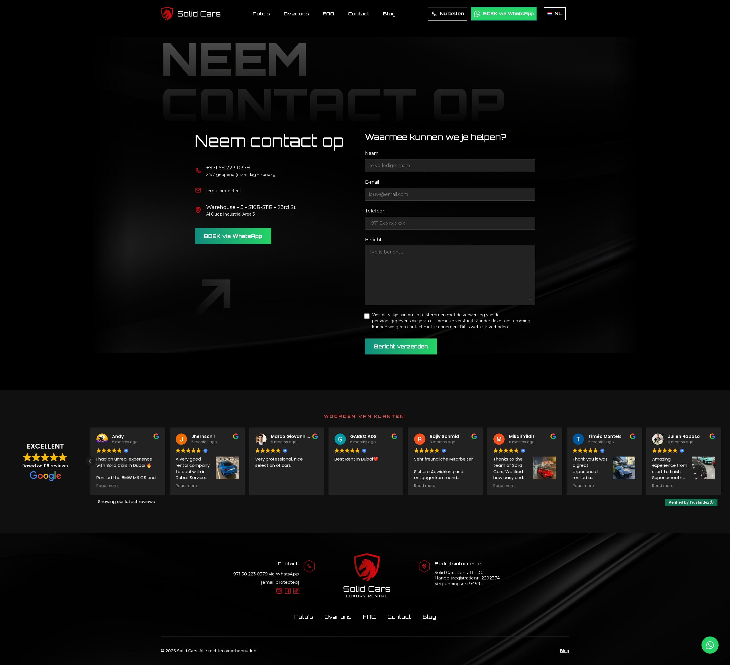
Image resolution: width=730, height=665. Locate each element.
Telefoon (375, 211)
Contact (358, 14)
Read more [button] (107, 485)
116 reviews (56, 466)
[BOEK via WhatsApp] (710, 645)
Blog (389, 14)
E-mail (372, 182)
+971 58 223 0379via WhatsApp (265, 574)
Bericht (373, 239)
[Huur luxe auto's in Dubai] (190, 14)
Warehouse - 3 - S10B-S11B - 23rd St (251, 207)
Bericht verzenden (401, 346)
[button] (90, 461)
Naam (371, 153)
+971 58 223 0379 (228, 168)
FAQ (328, 14)
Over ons (296, 14)
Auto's (261, 14)
